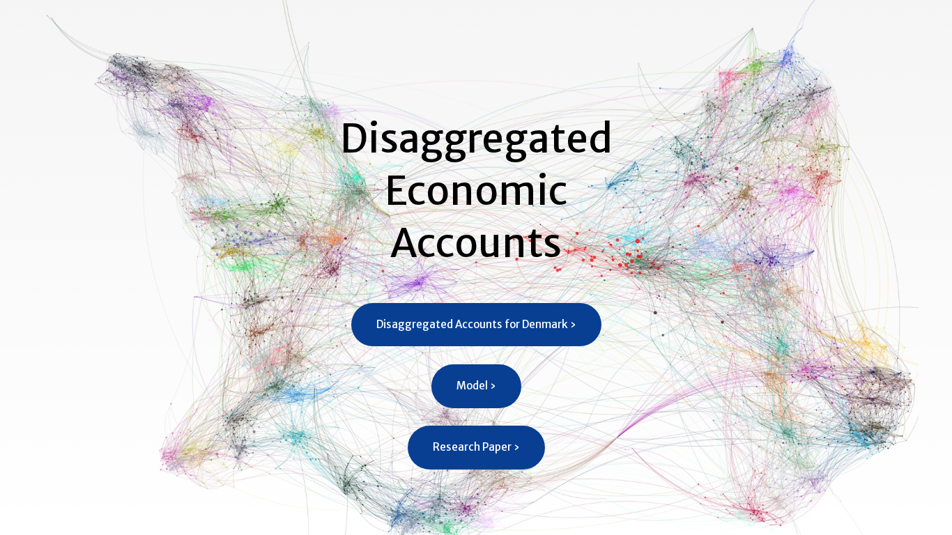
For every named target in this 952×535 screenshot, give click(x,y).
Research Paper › (476, 446)
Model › (476, 385)
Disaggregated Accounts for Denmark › (476, 324)
